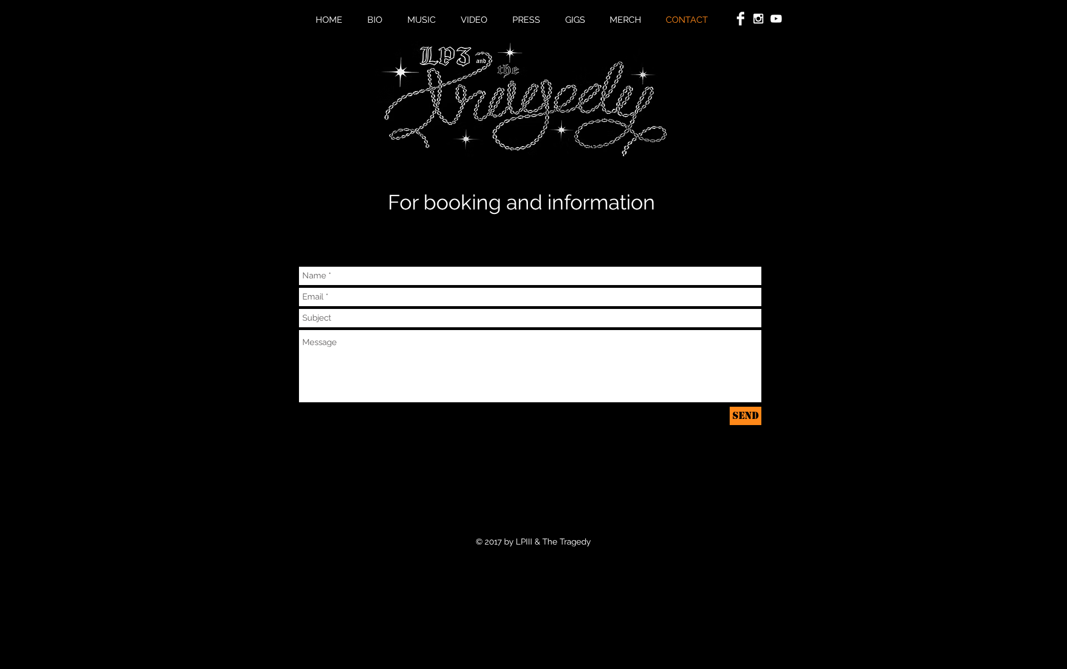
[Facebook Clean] (740, 19)
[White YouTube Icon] (776, 19)
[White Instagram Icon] (758, 19)
